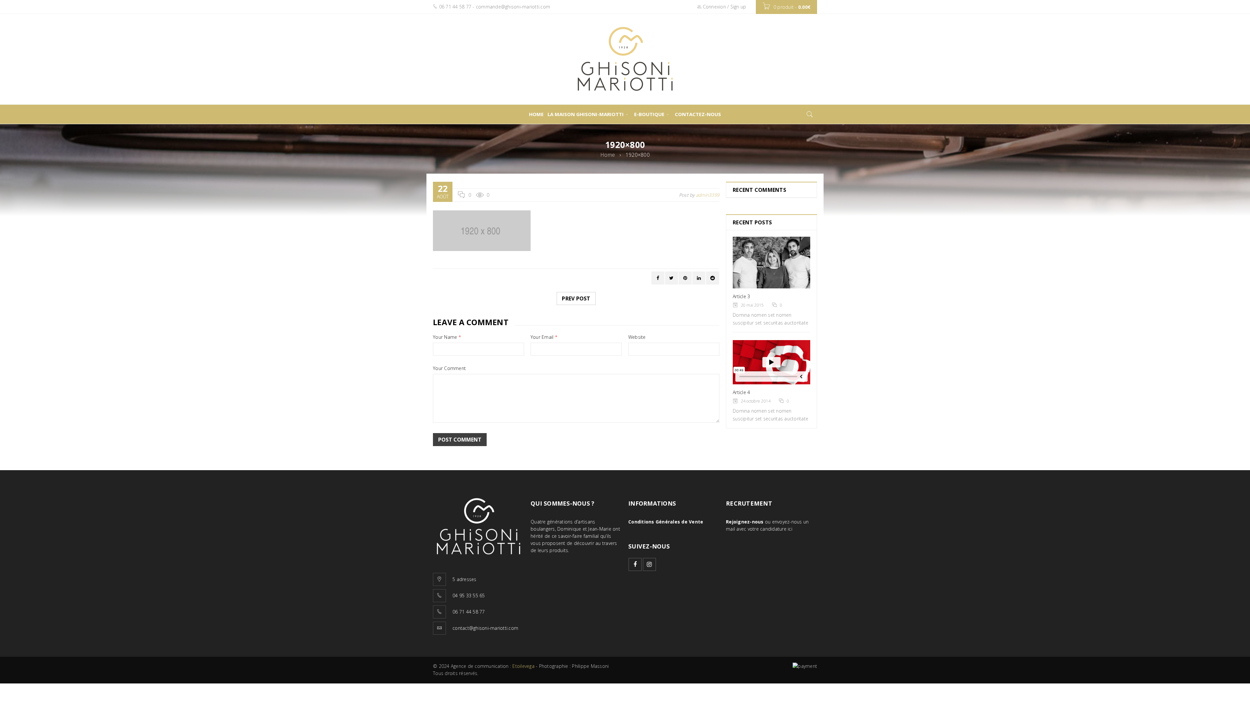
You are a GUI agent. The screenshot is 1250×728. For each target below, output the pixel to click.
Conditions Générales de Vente (665, 522)
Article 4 (741, 392)
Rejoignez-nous (745, 522)
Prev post (576, 298)
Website (637, 337)
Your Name (447, 337)
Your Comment (449, 368)
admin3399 (707, 195)
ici (790, 529)
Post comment (459, 439)
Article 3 (741, 296)
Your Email (544, 337)
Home (607, 154)
